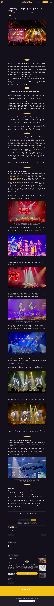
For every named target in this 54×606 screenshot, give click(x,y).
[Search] (39, 2)
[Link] (6, 91)
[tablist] (12, 542)
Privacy (29, 598)
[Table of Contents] (1, 303)
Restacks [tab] (14, 542)
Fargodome (24, 97)
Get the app (32, 601)
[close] (37, 560)
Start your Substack (24, 601)
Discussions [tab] (16, 555)
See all (10, 582)
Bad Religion (26, 175)
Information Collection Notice (26, 576)
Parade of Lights (12, 558)
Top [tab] (9, 555)
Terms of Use (32, 575)
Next (43, 534)
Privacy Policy (35, 576)
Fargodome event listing (14, 178)
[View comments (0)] (12, 18)
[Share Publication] (41, 2)
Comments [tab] (10, 542)
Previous (12, 534)
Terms (32, 598)
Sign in (50, 2)
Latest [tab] (12, 555)
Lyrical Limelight (11, 6)
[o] (42, 561)
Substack (21, 603)
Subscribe (45, 2)
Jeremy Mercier (15, 561)
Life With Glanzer (15, 14)
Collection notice (37, 598)
